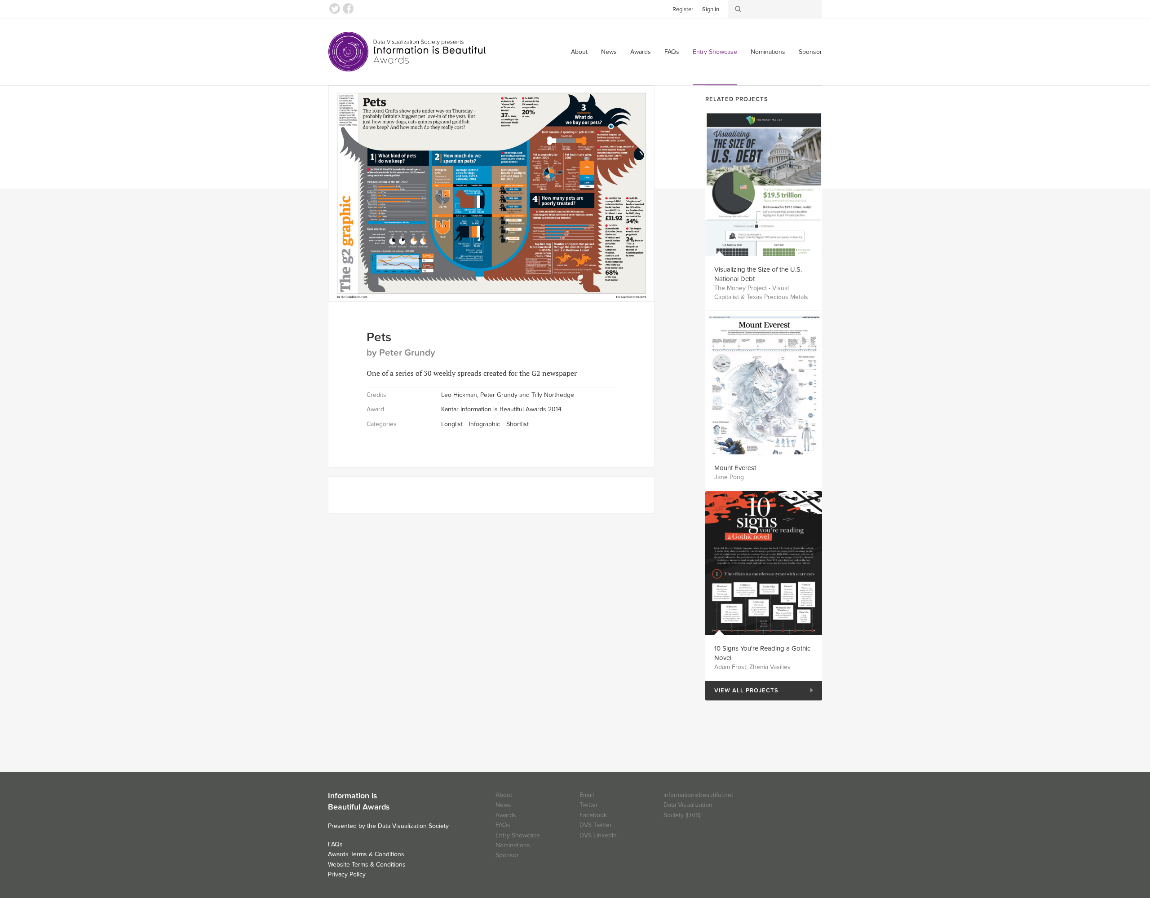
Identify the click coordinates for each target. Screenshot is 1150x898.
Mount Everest (735, 468)
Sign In (710, 9)
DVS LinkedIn (598, 835)
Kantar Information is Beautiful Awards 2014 (501, 409)
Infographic (484, 424)
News (609, 52)
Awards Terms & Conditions (366, 854)
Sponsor (810, 52)
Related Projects (736, 99)
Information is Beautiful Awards (407, 51)
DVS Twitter (595, 825)
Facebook (348, 8)
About (579, 52)
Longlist (452, 424)
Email (586, 795)
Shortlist (517, 424)
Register (682, 9)
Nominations (768, 52)
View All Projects (741, 691)
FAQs (671, 52)
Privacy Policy (347, 874)
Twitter (334, 8)
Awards (640, 52)
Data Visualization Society (413, 826)
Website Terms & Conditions (367, 864)
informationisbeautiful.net (698, 795)
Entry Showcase (715, 52)
